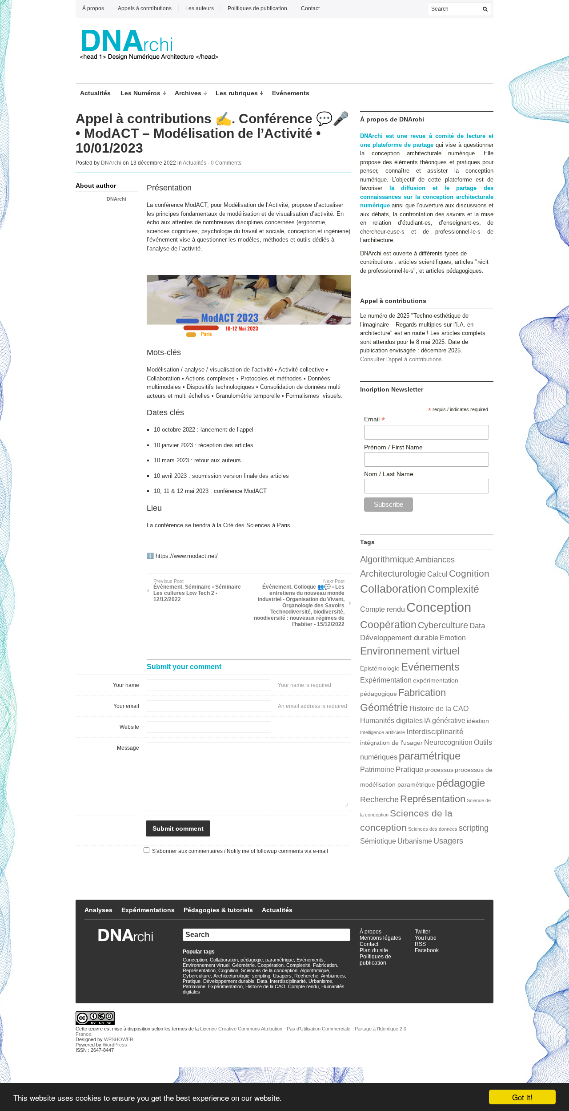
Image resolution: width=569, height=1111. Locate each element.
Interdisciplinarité (434, 731)
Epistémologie (380, 668)
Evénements (290, 93)
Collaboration (393, 588)
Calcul (437, 574)
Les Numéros (140, 93)
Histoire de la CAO (439, 708)
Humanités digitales (391, 720)
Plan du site (374, 950)
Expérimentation (386, 680)
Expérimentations (148, 909)
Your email (126, 706)
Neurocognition (448, 742)
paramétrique (430, 756)
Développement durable (399, 637)
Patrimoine (377, 769)
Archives (188, 93)
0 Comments (226, 163)
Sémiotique (378, 841)
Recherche (379, 799)
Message (128, 748)
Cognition (469, 573)
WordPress (115, 1044)
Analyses (98, 909)
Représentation (432, 798)
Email (374, 419)
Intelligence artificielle (382, 732)
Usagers (448, 840)
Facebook (427, 950)
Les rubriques (237, 93)
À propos (93, 8)
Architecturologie (393, 573)
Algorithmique (387, 559)
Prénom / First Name (393, 447)
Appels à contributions (145, 8)
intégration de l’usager (391, 742)
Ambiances (435, 559)
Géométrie (384, 707)
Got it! (522, 1097)
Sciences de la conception (269, 970)
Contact (310, 8)
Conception (438, 607)
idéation (478, 721)
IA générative (444, 720)
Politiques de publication (257, 8)
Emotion (453, 638)
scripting (474, 827)
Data (477, 625)
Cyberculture (443, 625)
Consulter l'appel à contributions (401, 359)
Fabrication (422, 692)
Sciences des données (432, 829)
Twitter (422, 932)
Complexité (453, 589)
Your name (126, 685)
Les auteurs (199, 8)
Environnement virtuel (410, 651)
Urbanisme (414, 841)
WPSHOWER (118, 1039)
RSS (420, 944)
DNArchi (111, 163)
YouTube (426, 938)
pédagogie (461, 783)
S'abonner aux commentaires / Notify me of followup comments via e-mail (240, 851)
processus (439, 770)
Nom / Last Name (388, 473)
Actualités (95, 93)
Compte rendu (382, 609)
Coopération (388, 624)
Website (129, 727)
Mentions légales (380, 938)
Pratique (409, 769)
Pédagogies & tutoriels (218, 909)
